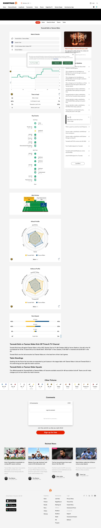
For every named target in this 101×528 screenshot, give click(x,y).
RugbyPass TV (49, 7)
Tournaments (29, 7)
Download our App (69, 7)
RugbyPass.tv (58, 501)
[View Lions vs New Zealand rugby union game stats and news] (95, 386)
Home (45, 498)
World (56, 516)
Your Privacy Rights (34, 62)
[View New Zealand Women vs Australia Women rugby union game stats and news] (31, 386)
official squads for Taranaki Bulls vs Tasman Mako (27, 370)
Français (57, 523)
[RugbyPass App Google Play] (19, 505)
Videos (45, 511)
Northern (57, 510)
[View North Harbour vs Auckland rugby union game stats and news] (40, 386)
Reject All (57, 62)
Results (45, 505)
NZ (56, 520)
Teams (36, 7)
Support (69, 513)
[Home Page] (10, 3)
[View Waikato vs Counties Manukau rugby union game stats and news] (68, 386)
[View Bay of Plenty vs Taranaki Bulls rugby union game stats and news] (49, 386)
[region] (51, 60)
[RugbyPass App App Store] (19, 501)
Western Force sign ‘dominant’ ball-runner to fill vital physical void (37, 463)
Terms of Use (70, 501)
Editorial (69, 520)
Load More (77, 163)
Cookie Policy (70, 505)
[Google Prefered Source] (19, 510)
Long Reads (21, 7)
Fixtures (45, 501)
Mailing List (58, 505)
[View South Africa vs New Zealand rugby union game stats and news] (58, 386)
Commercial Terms (71, 508)
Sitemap (46, 514)
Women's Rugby (58, 7)
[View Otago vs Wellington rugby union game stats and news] (77, 386)
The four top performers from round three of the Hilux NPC (61, 463)
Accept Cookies (68, 62)
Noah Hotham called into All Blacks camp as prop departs (85, 463)
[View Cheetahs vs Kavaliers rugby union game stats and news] (86, 386)
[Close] (73, 54)
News (4, 7)
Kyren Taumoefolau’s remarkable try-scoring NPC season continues (14, 463)
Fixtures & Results (12, 7)
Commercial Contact (72, 516)
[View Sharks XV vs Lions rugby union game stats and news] (13, 386)
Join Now (57, 498)
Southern (57, 513)
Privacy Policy (70, 498)
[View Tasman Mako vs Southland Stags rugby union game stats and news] (22, 386)
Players (42, 7)
